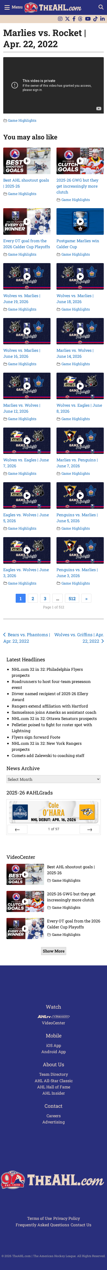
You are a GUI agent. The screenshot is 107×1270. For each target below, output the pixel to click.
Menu (17, 6)
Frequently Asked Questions (42, 1224)
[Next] (90, 829)
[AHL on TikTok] (95, 19)
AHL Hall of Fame (53, 1086)
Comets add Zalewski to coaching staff (48, 755)
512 (72, 598)
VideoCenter (53, 1022)
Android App (53, 1051)
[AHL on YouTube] (88, 19)
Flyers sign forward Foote (36, 737)
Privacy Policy (66, 1218)
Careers (54, 1115)
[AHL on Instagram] (60, 19)
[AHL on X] (67, 19)
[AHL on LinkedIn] (102, 19)
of (53, 829)
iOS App (53, 1045)
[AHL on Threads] (80, 19)
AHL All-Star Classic (54, 1080)
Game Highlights (22, 120)
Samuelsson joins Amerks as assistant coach (54, 712)
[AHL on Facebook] (74, 19)
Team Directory (53, 1074)
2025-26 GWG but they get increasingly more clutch (77, 186)
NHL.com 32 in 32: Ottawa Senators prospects (54, 718)
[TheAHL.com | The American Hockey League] (53, 7)
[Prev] (17, 829)
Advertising (53, 1121)
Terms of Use (39, 1218)
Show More (53, 950)
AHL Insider (53, 1093)
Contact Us (81, 1224)
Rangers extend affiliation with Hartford (50, 706)
